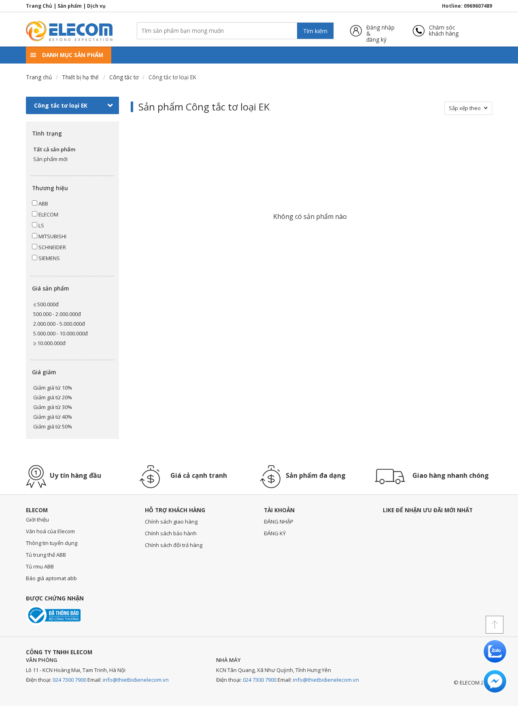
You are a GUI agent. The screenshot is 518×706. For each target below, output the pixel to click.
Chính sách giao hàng (171, 521)
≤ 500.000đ (46, 304)
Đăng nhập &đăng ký (380, 30)
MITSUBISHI (51, 236)
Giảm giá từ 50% (52, 426)
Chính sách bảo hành (171, 533)
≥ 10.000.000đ (49, 343)
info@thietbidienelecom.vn (136, 679)
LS (40, 225)
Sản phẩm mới (50, 159)
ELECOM (47, 214)
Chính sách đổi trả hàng (173, 545)
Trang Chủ (39, 5)
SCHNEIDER (51, 247)
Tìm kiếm (315, 31)
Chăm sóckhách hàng (444, 30)
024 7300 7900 (69, 679)
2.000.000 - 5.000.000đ (59, 323)
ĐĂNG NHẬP (278, 521)
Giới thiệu (37, 519)
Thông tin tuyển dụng (51, 543)
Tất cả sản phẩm (54, 149)
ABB (42, 203)
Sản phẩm (69, 5)
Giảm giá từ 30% (52, 407)
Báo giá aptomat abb (51, 578)
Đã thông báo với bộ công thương (53, 615)
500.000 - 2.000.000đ (57, 314)
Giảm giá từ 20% (52, 397)
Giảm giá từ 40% (52, 416)
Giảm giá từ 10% (52, 387)
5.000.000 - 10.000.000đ (60, 333)
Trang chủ (39, 77)
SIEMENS (48, 258)
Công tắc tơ (123, 77)
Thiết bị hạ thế (80, 77)
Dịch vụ (96, 5)
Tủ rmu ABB (40, 566)
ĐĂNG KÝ (275, 533)
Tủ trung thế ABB (46, 554)
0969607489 (478, 5)
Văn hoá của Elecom (50, 531)
